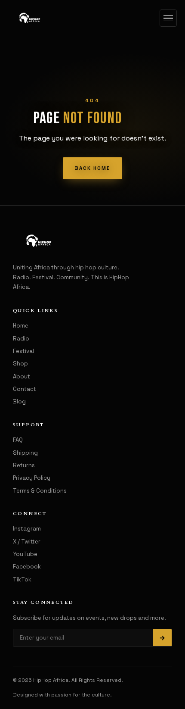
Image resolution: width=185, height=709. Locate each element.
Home (20, 325)
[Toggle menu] (168, 18)
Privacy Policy (31, 477)
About (21, 376)
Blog (19, 401)
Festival (23, 351)
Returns (24, 465)
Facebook (27, 566)
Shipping (25, 452)
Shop (20, 363)
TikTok (22, 579)
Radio (21, 338)
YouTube (25, 554)
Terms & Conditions (40, 490)
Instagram (27, 528)
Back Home (92, 168)
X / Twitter (26, 541)
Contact (24, 389)
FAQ (18, 440)
